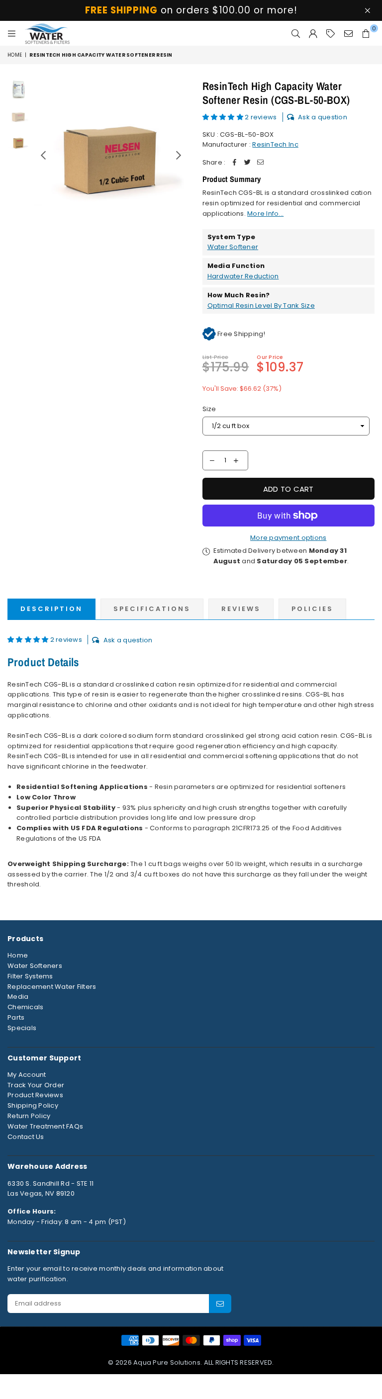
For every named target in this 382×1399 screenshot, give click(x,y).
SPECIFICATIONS (152, 608)
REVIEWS (241, 608)
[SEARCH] (295, 33)
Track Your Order (35, 1085)
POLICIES (312, 608)
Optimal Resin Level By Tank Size (261, 305)
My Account (26, 1074)
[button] (223, 117)
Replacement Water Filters (51, 986)
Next (179, 155)
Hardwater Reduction (243, 276)
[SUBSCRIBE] (220, 1303)
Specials (21, 1028)
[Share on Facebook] (234, 163)
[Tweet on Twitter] (247, 163)
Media (17, 996)
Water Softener (233, 247)
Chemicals (25, 1007)
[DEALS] (330, 33)
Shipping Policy (32, 1105)
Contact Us (25, 1136)
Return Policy (28, 1116)
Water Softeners (34, 965)
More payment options (288, 537)
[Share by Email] (260, 163)
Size (209, 409)
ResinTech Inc (275, 144)
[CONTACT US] (348, 33)
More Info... (265, 213)
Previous (43, 155)
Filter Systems (30, 976)
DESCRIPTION (51, 608)
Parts (15, 1017)
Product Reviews (35, 1095)
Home (14, 55)
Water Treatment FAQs (45, 1126)
